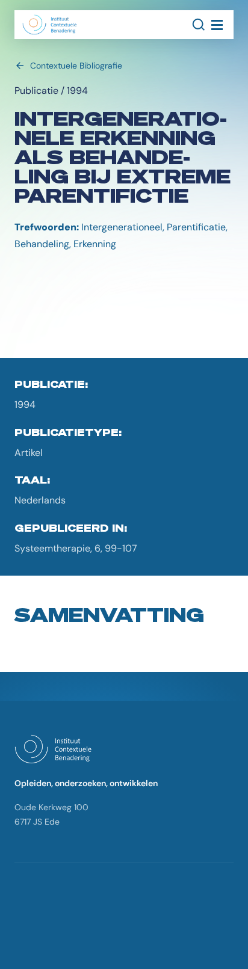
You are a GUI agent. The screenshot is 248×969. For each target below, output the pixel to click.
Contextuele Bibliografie (76, 65)
